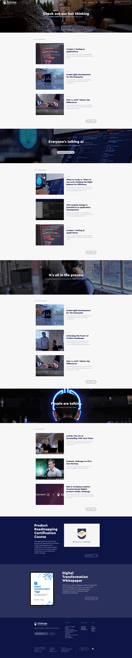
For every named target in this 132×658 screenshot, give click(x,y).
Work (93, 629)
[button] (66, 152)
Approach (94, 628)
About (93, 626)
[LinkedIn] (93, 649)
